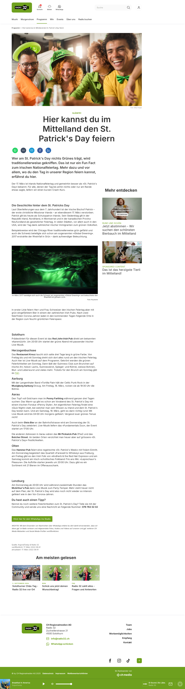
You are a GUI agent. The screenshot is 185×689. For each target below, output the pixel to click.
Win (52, 19)
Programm (42, 19)
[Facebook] (40, 150)
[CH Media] (123, 674)
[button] (59, 7)
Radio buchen (85, 19)
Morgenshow (27, 19)
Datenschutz (48, 673)
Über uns (70, 19)
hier (17, 373)
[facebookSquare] (110, 660)
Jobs (129, 629)
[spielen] (43, 683)
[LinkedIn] (48, 150)
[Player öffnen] (180, 684)
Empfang (127, 638)
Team (129, 625)
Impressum (60, 673)
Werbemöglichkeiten (120, 633)
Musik (15, 19)
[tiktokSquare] (128, 660)
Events (60, 19)
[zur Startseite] (22, 8)
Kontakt (127, 642)
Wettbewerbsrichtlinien (77, 673)
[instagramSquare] (119, 660)
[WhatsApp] (15, 150)
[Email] (31, 150)
